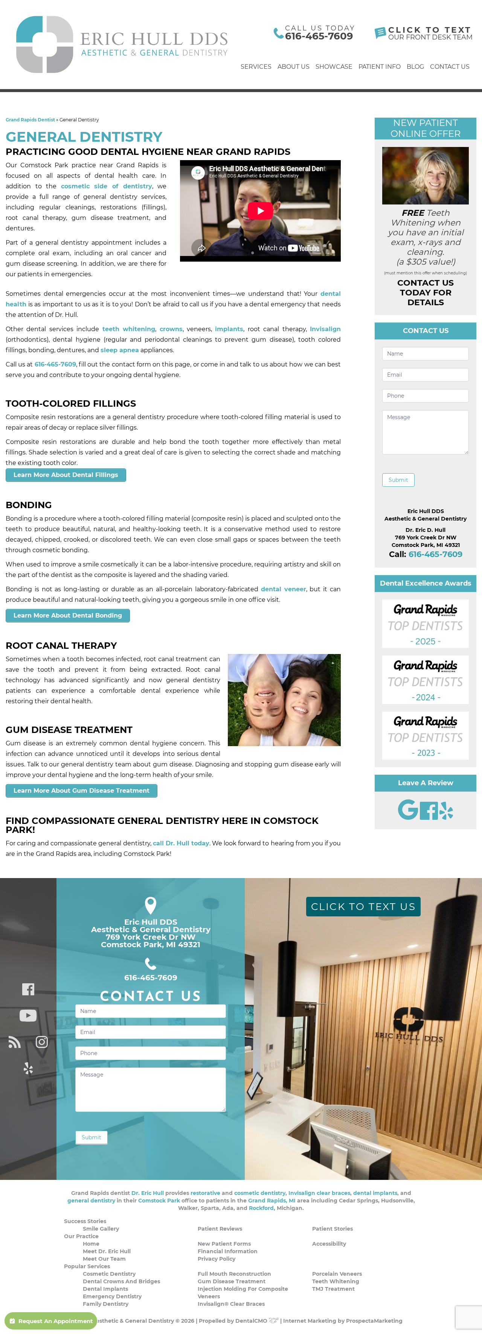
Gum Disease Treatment (231, 1281)
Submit (398, 480)
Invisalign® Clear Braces (231, 1304)
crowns (171, 329)
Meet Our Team (104, 1258)
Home (91, 1243)
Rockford (261, 1208)
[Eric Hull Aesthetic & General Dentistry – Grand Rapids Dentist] (122, 44)
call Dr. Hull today (181, 843)
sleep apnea (120, 350)
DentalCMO (252, 1320)
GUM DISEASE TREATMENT (69, 729)
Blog (415, 66)
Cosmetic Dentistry (109, 1273)
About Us (294, 66)
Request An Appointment (55, 1321)
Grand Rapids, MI (272, 1200)
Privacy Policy (216, 1258)
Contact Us (450, 66)
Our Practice (81, 1236)
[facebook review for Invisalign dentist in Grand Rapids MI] (429, 818)
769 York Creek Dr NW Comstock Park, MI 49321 (150, 941)
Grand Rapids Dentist (30, 120)
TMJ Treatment (333, 1289)
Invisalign (325, 329)
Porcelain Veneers (337, 1273)
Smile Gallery (101, 1228)
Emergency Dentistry (112, 1296)
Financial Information (228, 1251)
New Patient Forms (224, 1243)
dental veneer (283, 589)
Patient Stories (332, 1228)
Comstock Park (159, 1200)
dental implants (375, 1193)
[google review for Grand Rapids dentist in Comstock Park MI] (409, 818)
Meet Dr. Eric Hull (107, 1251)
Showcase (334, 66)
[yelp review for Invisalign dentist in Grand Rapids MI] (446, 818)
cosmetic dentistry (259, 1193)
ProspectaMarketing (374, 1320)
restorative (205, 1193)
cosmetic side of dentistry (106, 186)
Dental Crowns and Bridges (121, 1281)
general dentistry (91, 1200)
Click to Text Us (363, 907)
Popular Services (87, 1266)
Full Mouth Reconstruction (234, 1273)
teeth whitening (128, 329)
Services (256, 66)
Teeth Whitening (335, 1281)
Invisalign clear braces (319, 1193)
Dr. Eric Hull (147, 1193)
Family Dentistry (105, 1304)
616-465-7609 (319, 36)
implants (229, 329)
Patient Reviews (220, 1228)
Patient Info (379, 66)
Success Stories (85, 1221)
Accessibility (329, 1243)
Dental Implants (105, 1289)
